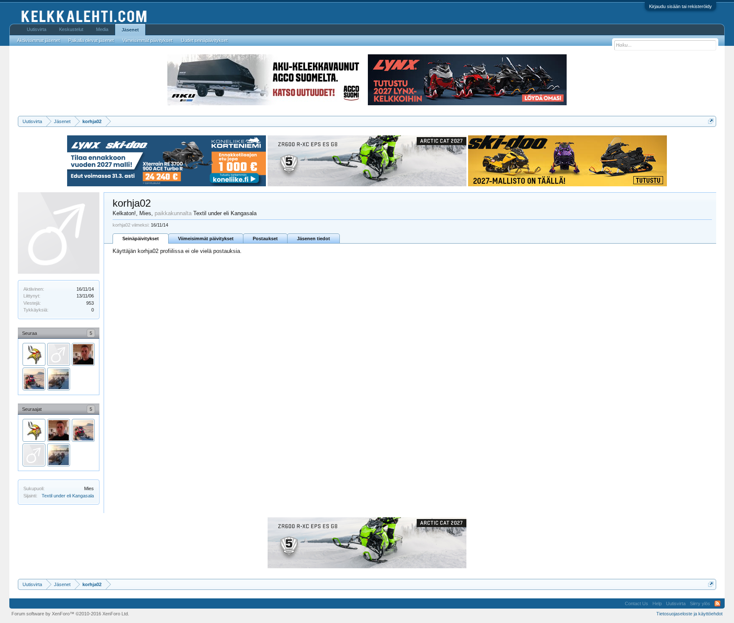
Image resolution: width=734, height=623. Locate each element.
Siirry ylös (700, 603)
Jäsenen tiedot (313, 238)
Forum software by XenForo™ (70, 613)
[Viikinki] (34, 354)
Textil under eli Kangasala (68, 495)
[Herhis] (34, 379)
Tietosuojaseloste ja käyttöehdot (689, 613)
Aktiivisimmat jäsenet (38, 40)
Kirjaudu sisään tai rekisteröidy (680, 6)
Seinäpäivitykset (140, 238)
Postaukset (265, 238)
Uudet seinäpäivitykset (204, 40)
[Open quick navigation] (711, 121)
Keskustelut (71, 29)
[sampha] (58, 379)
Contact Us (636, 603)
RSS (717, 603)
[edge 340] (83, 354)
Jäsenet (130, 29)
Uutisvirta (36, 29)
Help (657, 603)
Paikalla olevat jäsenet (91, 40)
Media (102, 29)
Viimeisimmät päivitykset (206, 238)
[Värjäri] (58, 354)
